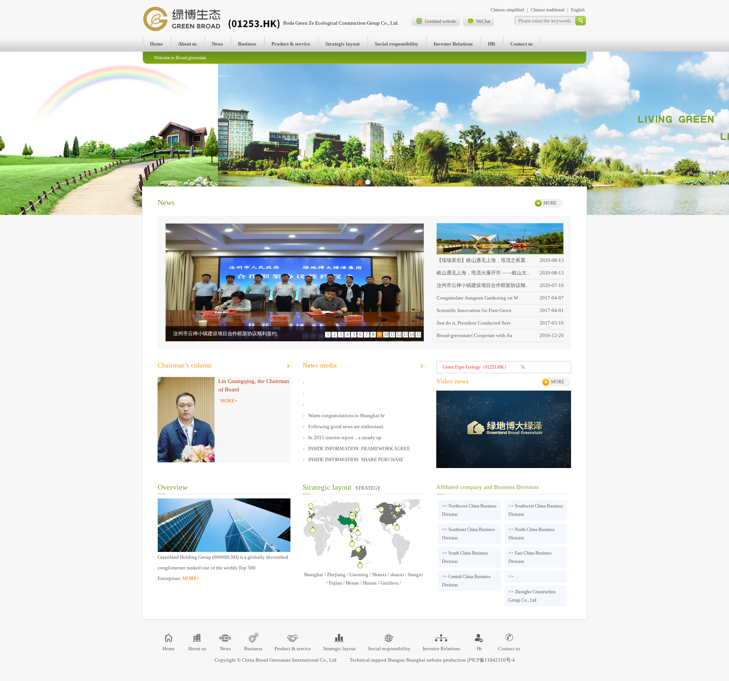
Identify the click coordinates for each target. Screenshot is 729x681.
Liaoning (358, 574)
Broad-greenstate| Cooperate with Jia (474, 335)
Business (247, 44)
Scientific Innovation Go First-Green (474, 310)
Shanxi (379, 574)
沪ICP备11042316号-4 (491, 660)
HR (491, 44)
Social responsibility (396, 44)
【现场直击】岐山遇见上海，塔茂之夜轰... (483, 260)
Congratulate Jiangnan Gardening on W (477, 298)
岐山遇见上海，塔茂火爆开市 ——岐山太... (483, 273)
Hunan (370, 583)
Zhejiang (336, 574)
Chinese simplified (507, 10)
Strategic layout (342, 44)
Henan (352, 583)
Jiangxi (415, 574)
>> (511, 576)
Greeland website (440, 21)
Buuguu (396, 660)
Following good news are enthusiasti (345, 426)
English (578, 10)
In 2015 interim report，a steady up (345, 437)
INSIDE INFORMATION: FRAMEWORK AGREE (359, 448)
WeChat (483, 21)
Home (156, 44)
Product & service (290, 44)
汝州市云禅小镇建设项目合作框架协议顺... (483, 285)
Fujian (335, 583)
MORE (550, 203)
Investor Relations (453, 44)
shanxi (397, 574)
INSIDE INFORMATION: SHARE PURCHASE (356, 459)
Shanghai (313, 574)
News (217, 44)
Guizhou (389, 583)
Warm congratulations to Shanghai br (346, 415)
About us (187, 44)
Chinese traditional (547, 10)
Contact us (521, 44)
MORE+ (228, 401)
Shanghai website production (436, 660)
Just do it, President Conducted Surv (474, 323)
